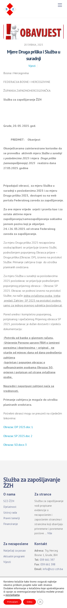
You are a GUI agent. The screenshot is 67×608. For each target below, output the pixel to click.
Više (49, 533)
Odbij (29, 601)
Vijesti (32, 66)
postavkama (13, 595)
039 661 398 (47, 564)
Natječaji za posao (14, 550)
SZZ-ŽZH (8, 501)
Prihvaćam (12, 601)
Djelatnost (9, 507)
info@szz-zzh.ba (53, 569)
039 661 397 (47, 559)
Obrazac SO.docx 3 (15, 444)
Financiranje (10, 524)
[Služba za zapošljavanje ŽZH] (9, 9)
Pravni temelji (11, 518)
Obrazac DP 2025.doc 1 (18, 427)
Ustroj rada (10, 512)
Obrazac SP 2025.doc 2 (17, 436)
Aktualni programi (14, 556)
